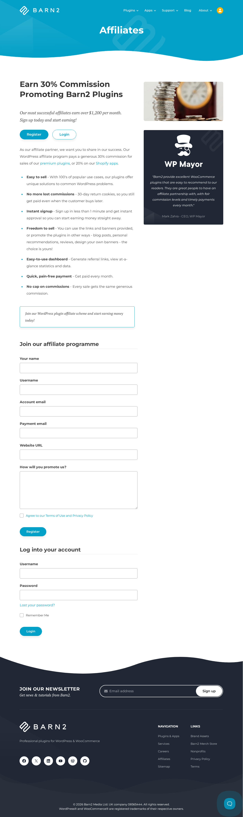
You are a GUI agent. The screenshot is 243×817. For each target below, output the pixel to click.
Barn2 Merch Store (204, 743)
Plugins (129, 10)
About (203, 10)
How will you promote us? (43, 467)
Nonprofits (198, 751)
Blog (187, 10)
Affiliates (164, 759)
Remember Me (37, 615)
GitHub (84, 760)
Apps (148, 10)
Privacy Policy (200, 759)
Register (34, 134)
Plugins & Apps (168, 736)
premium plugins (55, 163)
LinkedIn (48, 760)
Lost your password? (37, 605)
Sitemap (164, 766)
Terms (195, 766)
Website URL (31, 445)
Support (168, 10)
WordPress (72, 760)
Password (28, 586)
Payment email (33, 424)
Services (163, 743)
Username (29, 380)
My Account (220, 10)
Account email (33, 402)
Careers (163, 751)
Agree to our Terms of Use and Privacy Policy (59, 515)
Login (64, 134)
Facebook (24, 760)
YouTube (60, 760)
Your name (29, 359)
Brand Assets (200, 736)
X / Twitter (36, 760)
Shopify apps (107, 163)
